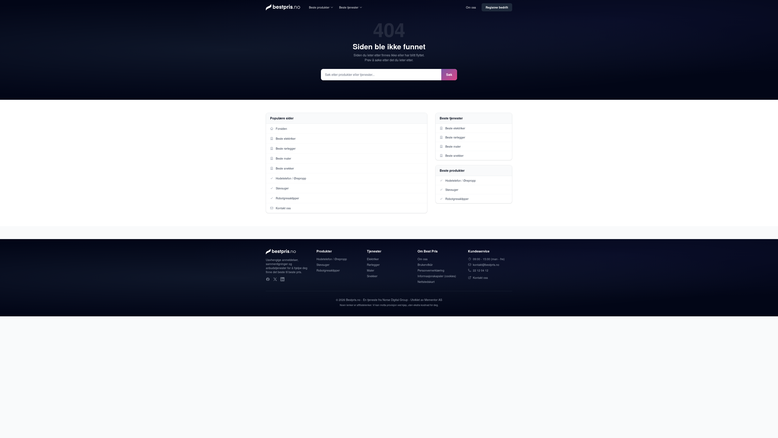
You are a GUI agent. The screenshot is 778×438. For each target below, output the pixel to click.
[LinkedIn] (282, 279)
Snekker (372, 276)
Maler (370, 270)
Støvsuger (322, 265)
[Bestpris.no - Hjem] (283, 7)
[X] (275, 279)
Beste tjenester (348, 7)
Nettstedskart (426, 282)
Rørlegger (373, 265)
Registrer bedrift (497, 7)
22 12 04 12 (480, 270)
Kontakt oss (480, 278)
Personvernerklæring (431, 270)
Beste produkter (319, 7)
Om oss (471, 7)
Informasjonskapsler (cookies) (437, 276)
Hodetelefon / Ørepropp (331, 259)
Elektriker (373, 259)
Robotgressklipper (328, 270)
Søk (449, 74)
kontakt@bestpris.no (486, 265)
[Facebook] (268, 279)
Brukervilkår (425, 265)
